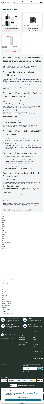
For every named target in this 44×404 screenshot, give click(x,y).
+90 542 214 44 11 (10, 335)
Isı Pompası (4, 285)
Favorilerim (24, 2)
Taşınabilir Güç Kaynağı (6, 309)
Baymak (3, 218)
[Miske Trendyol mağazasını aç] (11, 380)
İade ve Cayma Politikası (23, 342)
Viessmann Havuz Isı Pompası (9, 263)
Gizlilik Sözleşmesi (22, 339)
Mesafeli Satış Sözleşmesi (24, 335)
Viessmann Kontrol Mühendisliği (9, 275)
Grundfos (4, 232)
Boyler (3, 289)
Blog (2, 365)
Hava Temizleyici (5, 297)
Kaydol (39, 368)
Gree (3, 230)
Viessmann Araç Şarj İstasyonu (9, 258)
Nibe (3, 244)
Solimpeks (4, 250)
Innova (3, 238)
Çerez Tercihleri (22, 344)
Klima (3, 299)
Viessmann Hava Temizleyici (8, 271)
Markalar (7, 5)
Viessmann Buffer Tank (7, 269)
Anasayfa (3, 5)
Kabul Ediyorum (23, 400)
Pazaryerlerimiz (4, 371)
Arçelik (3, 216)
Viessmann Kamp (6, 273)
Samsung (4, 248)
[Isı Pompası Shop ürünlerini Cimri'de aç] (25, 380)
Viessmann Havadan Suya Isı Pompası (10, 261)
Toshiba (3, 252)
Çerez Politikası (22, 333)
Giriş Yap (16, 2)
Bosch (3, 220)
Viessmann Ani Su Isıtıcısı (8, 268)
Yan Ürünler (4, 311)
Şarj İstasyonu (5, 307)
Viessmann (13, 5)
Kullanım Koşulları (22, 340)
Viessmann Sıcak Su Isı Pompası (9, 265)
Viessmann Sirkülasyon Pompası (9, 279)
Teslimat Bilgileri (22, 337)
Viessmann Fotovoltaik (7, 277)
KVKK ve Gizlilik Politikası (33, 393)
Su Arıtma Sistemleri (6, 305)
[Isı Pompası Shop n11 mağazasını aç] (40, 380)
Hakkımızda (3, 364)
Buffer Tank (4, 291)
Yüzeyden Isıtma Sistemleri (7, 313)
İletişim (2, 367)
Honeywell (4, 236)
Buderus (4, 222)
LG (2, 240)
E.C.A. (3, 228)
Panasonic (4, 246)
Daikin (3, 224)
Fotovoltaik (4, 295)
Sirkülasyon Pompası (6, 303)
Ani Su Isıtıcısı (5, 287)
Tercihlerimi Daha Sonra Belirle (23, 397)
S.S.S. (2, 369)
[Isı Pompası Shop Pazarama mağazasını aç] (4, 380)
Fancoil (3, 293)
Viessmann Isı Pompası (21, 5)
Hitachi (3, 234)
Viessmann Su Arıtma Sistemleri (9, 281)
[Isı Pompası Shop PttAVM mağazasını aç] (32, 380)
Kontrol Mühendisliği (6, 301)
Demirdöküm (4, 226)
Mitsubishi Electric (6, 242)
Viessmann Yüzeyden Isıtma (8, 283)
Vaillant (3, 254)
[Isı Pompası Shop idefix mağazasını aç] (18, 380)
